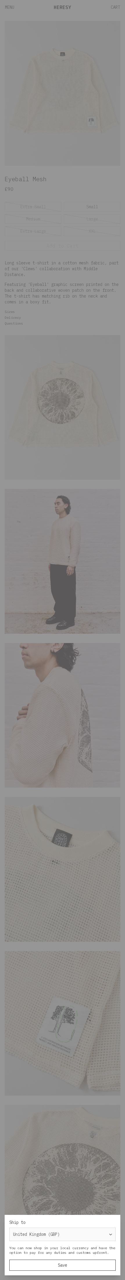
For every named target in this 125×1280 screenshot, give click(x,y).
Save (62, 1265)
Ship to (17, 1222)
